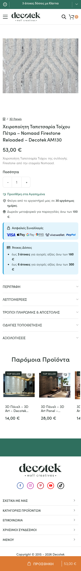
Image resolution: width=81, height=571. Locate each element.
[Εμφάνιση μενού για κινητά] (5, 17)
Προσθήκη (43, 563)
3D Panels (15, 119)
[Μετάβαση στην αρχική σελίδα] (26, 16)
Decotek (59, 554)
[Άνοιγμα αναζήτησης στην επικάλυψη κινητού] (64, 16)
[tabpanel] (40, 66)
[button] (23, 193)
